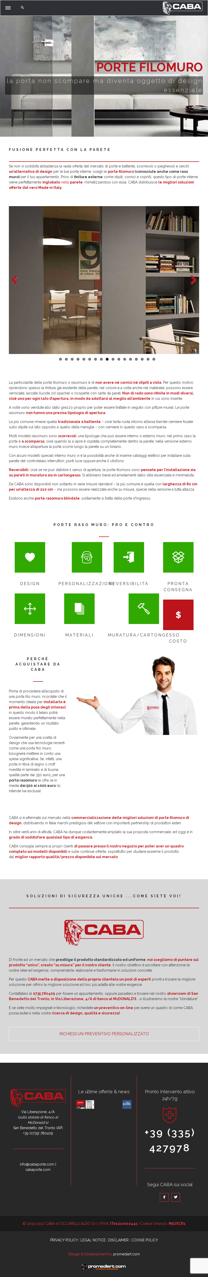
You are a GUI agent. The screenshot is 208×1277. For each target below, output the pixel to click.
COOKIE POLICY (144, 1240)
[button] (8, 7)
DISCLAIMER (118, 1240)
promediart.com (126, 1254)
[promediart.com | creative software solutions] (103, 1269)
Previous (16, 280)
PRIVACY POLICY (64, 1240)
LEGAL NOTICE (93, 1240)
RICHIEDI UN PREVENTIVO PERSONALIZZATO (104, 1033)
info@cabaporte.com (37, 1164)
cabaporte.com (37, 1170)
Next (191, 280)
